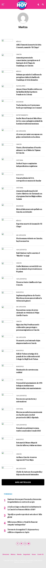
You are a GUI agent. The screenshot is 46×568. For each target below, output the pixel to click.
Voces (34, 554)
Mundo (19, 554)
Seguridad (26, 554)
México (13, 554)
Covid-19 (40, 554)
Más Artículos (23, 482)
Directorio (6, 554)
